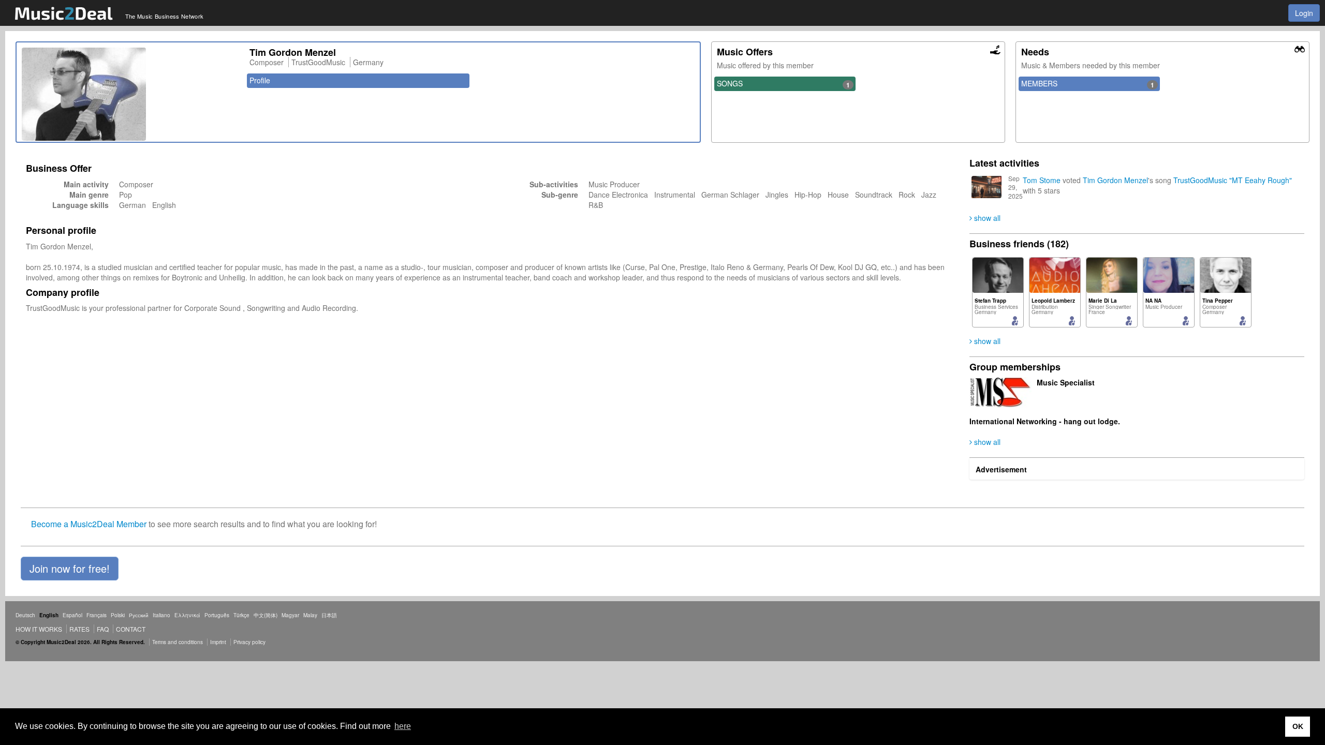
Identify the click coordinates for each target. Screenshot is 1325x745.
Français (96, 615)
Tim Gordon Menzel (1115, 180)
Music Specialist (1066, 382)
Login (1304, 13)
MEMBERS (1087, 84)
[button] (70, 568)
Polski (118, 615)
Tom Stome (1042, 180)
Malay (310, 615)
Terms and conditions (177, 642)
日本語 (329, 615)
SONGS (783, 84)
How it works (39, 628)
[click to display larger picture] (130, 94)
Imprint (218, 642)
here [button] (402, 726)
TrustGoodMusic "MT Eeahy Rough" (1232, 180)
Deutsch (25, 615)
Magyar (290, 615)
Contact (130, 628)
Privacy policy (249, 642)
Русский (139, 615)
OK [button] (1297, 726)
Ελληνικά (187, 615)
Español (72, 615)
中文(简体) (265, 615)
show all (986, 218)
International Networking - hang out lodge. (1044, 421)
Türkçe (241, 615)
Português (216, 615)
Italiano (161, 615)
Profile (259, 80)
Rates (79, 628)
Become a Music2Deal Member (88, 524)
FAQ (103, 628)
